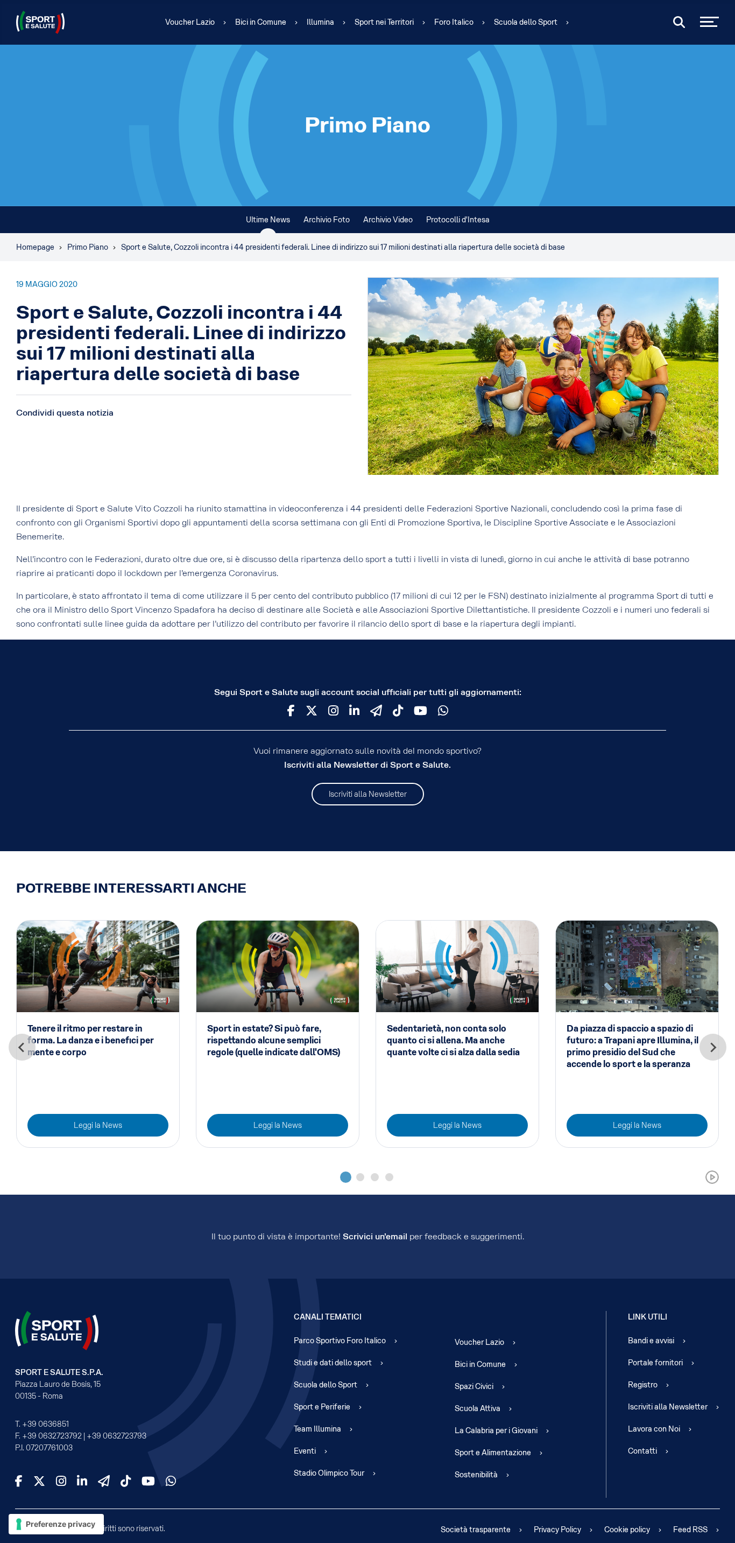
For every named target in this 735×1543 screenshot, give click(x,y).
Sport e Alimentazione (493, 1452)
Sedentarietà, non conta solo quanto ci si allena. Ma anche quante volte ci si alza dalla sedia (453, 1040)
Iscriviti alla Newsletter (368, 794)
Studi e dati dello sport (333, 1362)
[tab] (345, 1177)
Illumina (320, 22)
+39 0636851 (45, 1424)
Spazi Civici (474, 1386)
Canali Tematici (328, 1317)
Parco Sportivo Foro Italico (340, 1340)
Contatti (642, 1451)
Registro (643, 1385)
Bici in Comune (260, 22)
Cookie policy (627, 1529)
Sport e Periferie (322, 1407)
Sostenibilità (476, 1474)
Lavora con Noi (654, 1429)
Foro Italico (453, 22)
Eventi (305, 1451)
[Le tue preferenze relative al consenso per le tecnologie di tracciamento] (56, 1524)
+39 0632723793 (116, 1436)
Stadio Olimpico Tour (329, 1473)
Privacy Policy (557, 1529)
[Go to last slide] (22, 1047)
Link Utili (647, 1317)
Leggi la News (98, 1125)
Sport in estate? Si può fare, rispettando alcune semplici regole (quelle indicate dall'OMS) (273, 1040)
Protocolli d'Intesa (458, 220)
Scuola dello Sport (525, 22)
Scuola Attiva (477, 1408)
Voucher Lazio (190, 22)
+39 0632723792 (52, 1436)
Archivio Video (388, 220)
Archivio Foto (326, 220)
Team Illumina (317, 1429)
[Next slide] (712, 1047)
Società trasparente (476, 1529)
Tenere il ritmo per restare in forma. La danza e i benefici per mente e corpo (90, 1040)
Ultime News (268, 220)
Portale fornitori (655, 1362)
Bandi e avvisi (651, 1340)
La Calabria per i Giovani (496, 1430)
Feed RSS (690, 1529)
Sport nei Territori (384, 22)
